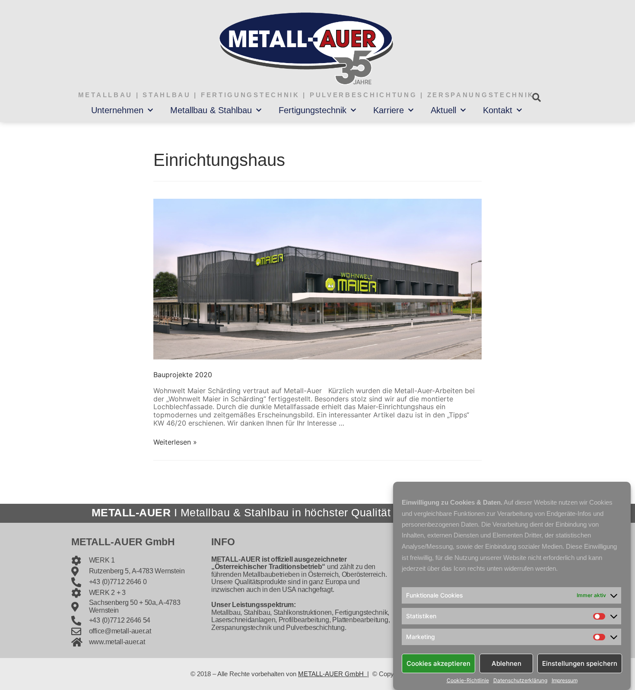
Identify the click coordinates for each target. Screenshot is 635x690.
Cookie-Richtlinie (468, 680)
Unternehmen (117, 110)
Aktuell (443, 110)
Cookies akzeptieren (438, 663)
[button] (536, 97)
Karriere (388, 110)
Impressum (565, 680)
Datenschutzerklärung (520, 680)
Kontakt (497, 110)
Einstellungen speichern (579, 663)
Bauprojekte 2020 (182, 374)
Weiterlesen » (175, 442)
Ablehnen (506, 663)
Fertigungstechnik (312, 110)
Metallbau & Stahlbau (211, 110)
